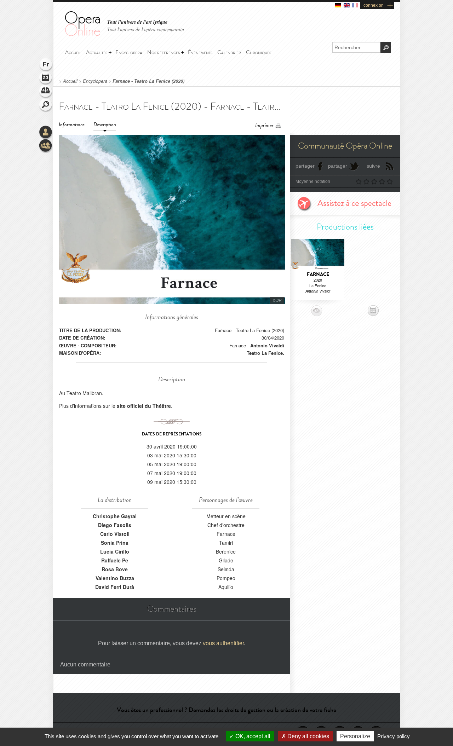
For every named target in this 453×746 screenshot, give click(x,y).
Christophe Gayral (115, 516)
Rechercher (46, 105)
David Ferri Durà (114, 586)
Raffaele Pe (114, 560)
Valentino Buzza (115, 578)
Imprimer (264, 125)
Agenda (46, 78)
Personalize (355, 736)
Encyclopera (95, 81)
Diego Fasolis (114, 524)
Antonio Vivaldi (267, 345)
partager (305, 166)
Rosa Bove (115, 569)
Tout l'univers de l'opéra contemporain (145, 29)
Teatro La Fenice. (265, 352)
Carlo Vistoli (115, 533)
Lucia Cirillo (114, 551)
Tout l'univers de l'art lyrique (137, 22)
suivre (373, 166)
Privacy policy (393, 736)
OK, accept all (252, 736)
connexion (373, 5)
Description (104, 124)
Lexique (46, 92)
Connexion (46, 133)
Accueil (70, 81)
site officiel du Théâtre (144, 405)
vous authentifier (223, 643)
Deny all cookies (307, 736)
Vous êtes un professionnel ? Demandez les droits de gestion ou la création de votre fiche (226, 710)
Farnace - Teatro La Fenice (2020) (148, 81)
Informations (72, 124)
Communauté (46, 146)
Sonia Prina (114, 542)
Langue (46, 65)
